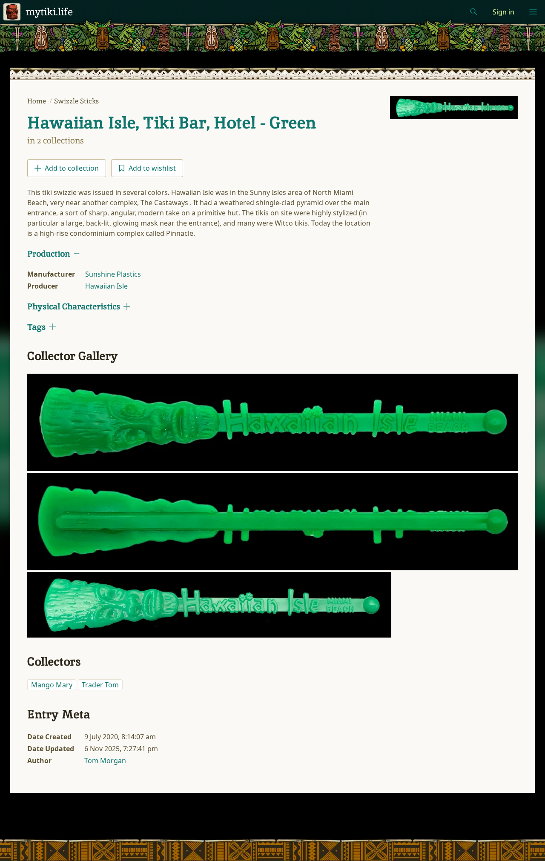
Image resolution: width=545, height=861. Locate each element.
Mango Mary (51, 684)
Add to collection (72, 168)
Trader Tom (100, 684)
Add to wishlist (152, 168)
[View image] (454, 107)
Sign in (503, 12)
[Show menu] (533, 11)
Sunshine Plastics (113, 274)
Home (37, 101)
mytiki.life (49, 11)
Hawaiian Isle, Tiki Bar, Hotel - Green (171, 123)
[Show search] (473, 11)
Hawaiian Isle (106, 286)
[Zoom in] (272, 423)
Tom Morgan (105, 760)
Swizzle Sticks (76, 101)
